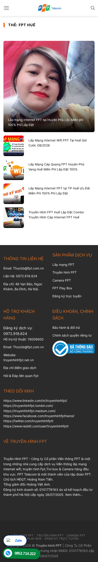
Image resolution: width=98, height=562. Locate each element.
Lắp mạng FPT (63, 265)
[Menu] (6, 8)
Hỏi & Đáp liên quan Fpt (21, 376)
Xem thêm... (74, 495)
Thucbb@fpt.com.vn (28, 347)
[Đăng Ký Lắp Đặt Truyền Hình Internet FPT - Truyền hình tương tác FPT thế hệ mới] (49, 8)
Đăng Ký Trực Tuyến (61, 538)
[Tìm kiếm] (93, 8)
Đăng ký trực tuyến (66, 296)
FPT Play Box (62, 288)
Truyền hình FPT (64, 272)
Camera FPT (61, 280)
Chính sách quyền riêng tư (72, 335)
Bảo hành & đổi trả (66, 327)
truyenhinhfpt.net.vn (18, 360)
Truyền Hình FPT (50, 535)
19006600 (36, 339)
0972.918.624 (15, 333)
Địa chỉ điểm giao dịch (19, 368)
